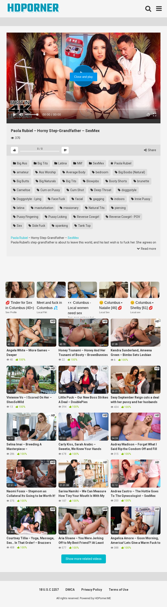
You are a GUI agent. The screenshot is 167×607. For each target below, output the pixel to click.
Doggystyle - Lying (28, 199)
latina (20, 208)
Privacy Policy (91, 589)
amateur (22, 172)
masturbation (43, 208)
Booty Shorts (118, 181)
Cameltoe (23, 190)
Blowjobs (92, 181)
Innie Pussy (142, 199)
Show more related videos (84, 559)
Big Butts (22, 181)
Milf (79, 163)
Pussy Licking (57, 216)
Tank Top (84, 225)
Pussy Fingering (27, 216)
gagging (98, 199)
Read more (148, 248)
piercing (120, 208)
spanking (61, 225)
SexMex (98, 163)
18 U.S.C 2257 (49, 589)
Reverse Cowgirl (87, 216)
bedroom (101, 172)
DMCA (70, 589)
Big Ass (21, 163)
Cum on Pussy (50, 190)
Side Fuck (38, 225)
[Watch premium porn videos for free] (34, 9)
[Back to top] (152, 593)
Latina (62, 163)
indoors (119, 199)
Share (151, 150)
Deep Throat (102, 190)
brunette (143, 181)
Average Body (75, 172)
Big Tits (42, 163)
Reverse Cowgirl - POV (124, 216)
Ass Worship (47, 172)
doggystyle (129, 190)
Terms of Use (118, 589)
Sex (19, 225)
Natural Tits (96, 208)
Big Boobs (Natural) (131, 172)
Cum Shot (77, 190)
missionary (70, 208)
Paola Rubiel (122, 163)
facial (79, 199)
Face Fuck (58, 199)
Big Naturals (47, 181)
